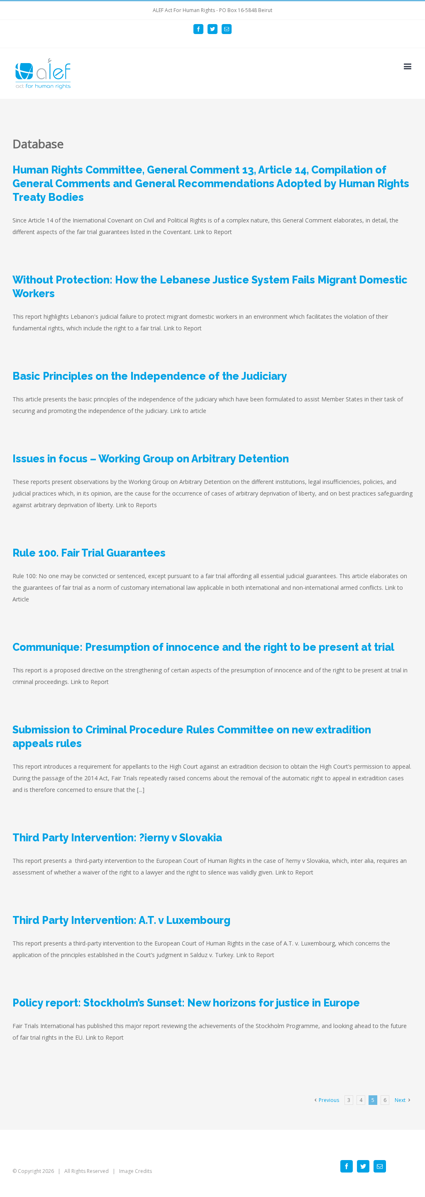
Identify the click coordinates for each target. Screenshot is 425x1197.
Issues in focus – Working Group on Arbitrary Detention (150, 458)
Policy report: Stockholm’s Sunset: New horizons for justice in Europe (186, 1003)
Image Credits (135, 1171)
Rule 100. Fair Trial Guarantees (89, 553)
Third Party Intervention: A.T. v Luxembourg (121, 920)
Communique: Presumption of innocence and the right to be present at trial (203, 647)
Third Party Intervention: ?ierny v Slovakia (117, 837)
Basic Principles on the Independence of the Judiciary (149, 376)
